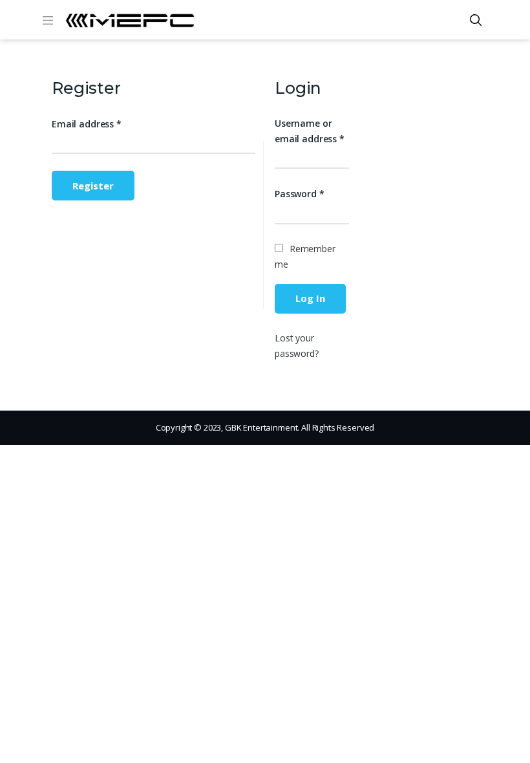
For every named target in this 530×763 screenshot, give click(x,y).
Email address (87, 124)
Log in (310, 298)
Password (299, 194)
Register (93, 185)
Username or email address (309, 131)
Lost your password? (297, 346)
